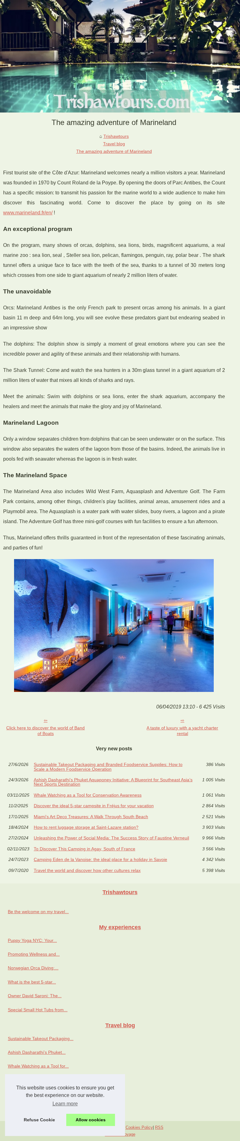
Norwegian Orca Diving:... (33, 967)
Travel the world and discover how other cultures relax (87, 870)
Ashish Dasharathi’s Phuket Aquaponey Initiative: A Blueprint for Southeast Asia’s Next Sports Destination (113, 782)
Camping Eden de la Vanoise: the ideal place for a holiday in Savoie (100, 859)
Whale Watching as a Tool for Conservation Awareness (88, 795)
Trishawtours (116, 136)
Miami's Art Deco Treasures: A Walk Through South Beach (91, 816)
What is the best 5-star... (32, 981)
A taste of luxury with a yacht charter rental (182, 730)
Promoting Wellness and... (34, 954)
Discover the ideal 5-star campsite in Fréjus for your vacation (94, 805)
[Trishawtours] (120, 56)
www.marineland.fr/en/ (27, 212)
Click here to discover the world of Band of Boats (45, 730)
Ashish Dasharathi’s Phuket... (37, 1052)
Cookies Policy (139, 1127)
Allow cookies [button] (91, 1119)
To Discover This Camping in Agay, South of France (84, 849)
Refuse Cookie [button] (39, 1119)
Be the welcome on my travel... (38, 911)
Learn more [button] (65, 1103)
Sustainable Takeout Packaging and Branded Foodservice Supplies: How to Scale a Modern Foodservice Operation (108, 766)
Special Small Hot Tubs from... (38, 1009)
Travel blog (114, 143)
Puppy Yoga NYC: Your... (32, 940)
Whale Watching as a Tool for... (38, 1065)
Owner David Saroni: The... (35, 995)
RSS (159, 1127)
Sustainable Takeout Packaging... (40, 1038)
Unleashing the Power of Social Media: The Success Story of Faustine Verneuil (111, 838)
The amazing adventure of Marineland (114, 151)
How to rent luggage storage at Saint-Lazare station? (86, 827)
